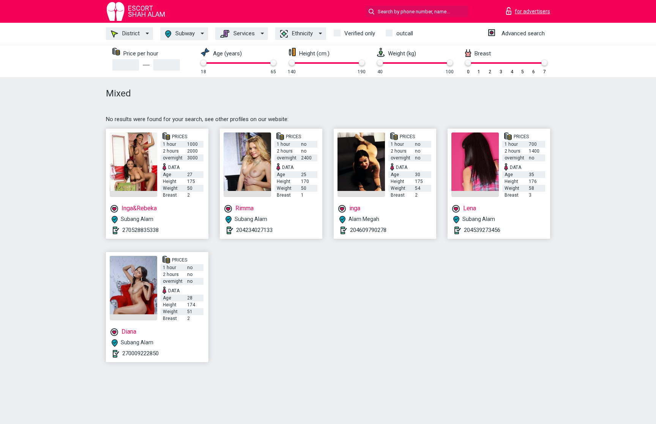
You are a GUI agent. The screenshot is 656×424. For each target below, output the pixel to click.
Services (243, 33)
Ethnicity (301, 33)
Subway (184, 33)
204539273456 (482, 230)
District (130, 33)
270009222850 (140, 353)
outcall (404, 33)
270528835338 (140, 230)
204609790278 (368, 230)
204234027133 (254, 230)
